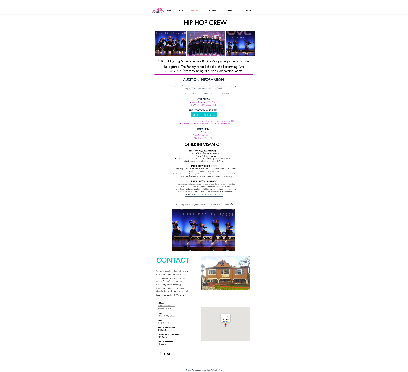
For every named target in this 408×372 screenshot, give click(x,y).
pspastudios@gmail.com (193, 204)
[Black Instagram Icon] (160, 353)
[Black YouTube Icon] (168, 353)
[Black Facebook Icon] (164, 353)
